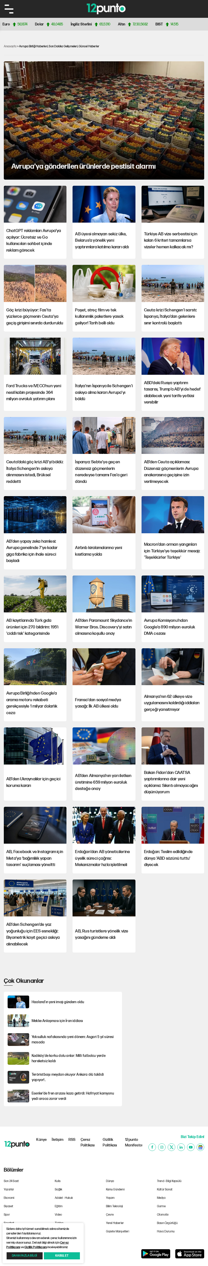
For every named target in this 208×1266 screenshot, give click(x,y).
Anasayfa (10, 46)
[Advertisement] (166, 1008)
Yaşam (110, 1198)
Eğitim (58, 1206)
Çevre (110, 1215)
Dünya (110, 1181)
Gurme (161, 1206)
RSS (72, 1139)
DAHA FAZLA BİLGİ (24, 1256)
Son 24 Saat (11, 1181)
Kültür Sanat (164, 1189)
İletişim (57, 1139)
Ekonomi (9, 1198)
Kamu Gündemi (115, 1189)
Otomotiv (163, 1215)
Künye (41, 1139)
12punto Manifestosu (133, 1142)
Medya (161, 1198)
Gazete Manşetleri (117, 1231)
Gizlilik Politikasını (35, 1247)
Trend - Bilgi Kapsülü (169, 1181)
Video (58, 1215)
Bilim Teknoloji (114, 1206)
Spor (7, 1215)
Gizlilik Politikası (110, 1142)
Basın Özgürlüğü (167, 1223)
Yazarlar (9, 1189)
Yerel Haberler (115, 1223)
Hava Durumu (166, 1231)
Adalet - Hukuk (64, 1198)
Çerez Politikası (88, 1142)
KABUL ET (61, 1256)
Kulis (58, 1181)
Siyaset (8, 1206)
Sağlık (58, 1189)
